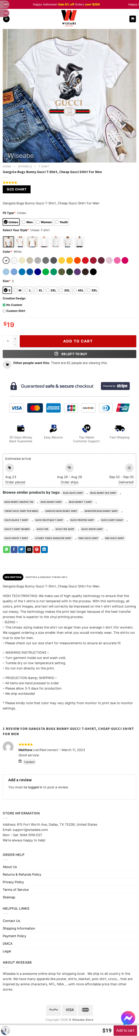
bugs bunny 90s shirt (103, 493)
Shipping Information (19, 928)
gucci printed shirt (82, 520)
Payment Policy (14, 936)
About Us (10, 867)
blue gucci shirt (73, 493)
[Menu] (6, 19)
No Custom (14, 305)
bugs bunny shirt (51, 502)
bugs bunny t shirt (80, 502)
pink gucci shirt (88, 538)
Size (6, 281)
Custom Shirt (15, 311)
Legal (7, 951)
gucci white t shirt (16, 538)
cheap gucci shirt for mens (21, 511)
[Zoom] (8, 158)
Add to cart (78, 341)
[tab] (13, 577)
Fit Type (9, 213)
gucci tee (42, 529)
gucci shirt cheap (112, 520)
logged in (35, 787)
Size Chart (17, 189)
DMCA (7, 943)
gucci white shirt (92, 529)
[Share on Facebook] (14, 549)
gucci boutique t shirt (49, 520)
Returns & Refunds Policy (22, 874)
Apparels (25, 166)
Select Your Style (16, 230)
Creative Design (14, 298)
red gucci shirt (114, 538)
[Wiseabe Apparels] (69, 19)
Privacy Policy (13, 882)
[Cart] (132, 19)
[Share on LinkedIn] (44, 549)
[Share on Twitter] (21, 549)
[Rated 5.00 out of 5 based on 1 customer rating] (69, 182)
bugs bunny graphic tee (19, 502)
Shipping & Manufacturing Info (46, 577)
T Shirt (44, 166)
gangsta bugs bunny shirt (61, 511)
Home (7, 166)
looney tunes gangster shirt (53, 538)
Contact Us (11, 921)
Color (7, 251)
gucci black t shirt (16, 520)
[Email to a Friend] (29, 549)
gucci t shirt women (17, 529)
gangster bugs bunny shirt (101, 511)
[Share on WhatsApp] (6, 549)
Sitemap (9, 897)
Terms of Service (16, 890)
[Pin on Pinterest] (36, 549)
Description (13, 577)
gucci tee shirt (65, 529)
